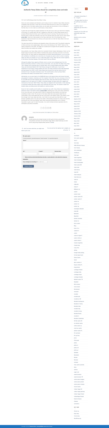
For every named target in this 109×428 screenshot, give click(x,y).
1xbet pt (76, 179)
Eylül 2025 (76, 55)
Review (75, 357)
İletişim (51, 2)
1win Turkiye (77, 147)
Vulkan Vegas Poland (79, 394)
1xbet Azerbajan (78, 160)
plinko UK (76, 347)
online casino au (78, 325)
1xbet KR (76, 172)
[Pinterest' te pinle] (48, 108)
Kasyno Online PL (78, 264)
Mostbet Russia (77, 313)
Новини (76, 401)
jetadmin (35, 15)
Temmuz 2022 (77, 113)
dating (75, 250)
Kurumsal (46, 2)
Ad (24, 151)
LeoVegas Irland (78, 274)
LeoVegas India (77, 272)
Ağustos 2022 (77, 111)
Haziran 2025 (77, 62)
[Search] (36, 3)
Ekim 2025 (76, 52)
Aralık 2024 (77, 77)
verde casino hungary (79, 379)
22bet (75, 182)
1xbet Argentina (77, 157)
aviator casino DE (78, 196)
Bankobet (76, 213)
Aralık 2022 (77, 108)
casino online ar (77, 238)
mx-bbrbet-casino (78, 323)
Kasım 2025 (77, 50)
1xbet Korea (77, 169)
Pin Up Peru (77, 335)
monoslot (76, 291)
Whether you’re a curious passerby (80, 38)
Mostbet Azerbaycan (79, 301)
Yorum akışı (77, 416)
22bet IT (76, 186)
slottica (76, 369)
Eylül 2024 (76, 84)
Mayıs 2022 (77, 118)
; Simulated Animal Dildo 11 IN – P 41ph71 (80, 17)
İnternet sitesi (58, 151)
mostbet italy (77, 308)
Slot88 (52, 122)
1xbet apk (76, 155)
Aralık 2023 (77, 89)
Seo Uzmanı (49, 426)
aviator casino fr (78, 199)
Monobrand (76, 289)
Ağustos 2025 (77, 57)
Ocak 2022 (76, 125)
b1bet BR (76, 211)
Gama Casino (77, 257)
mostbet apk (77, 296)
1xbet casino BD (78, 164)
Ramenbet (76, 355)
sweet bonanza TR (78, 377)
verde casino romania (79, 384)
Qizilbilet (76, 352)
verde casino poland (79, 381)
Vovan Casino (77, 386)
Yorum (24, 140)
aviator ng (76, 206)
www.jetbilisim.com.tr (42, 426)
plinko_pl (76, 350)
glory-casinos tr (78, 262)
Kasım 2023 (77, 91)
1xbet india (76, 167)
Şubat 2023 (77, 106)
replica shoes (39, 26)
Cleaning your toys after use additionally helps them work (81, 33)
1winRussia (76, 152)
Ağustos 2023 (77, 99)
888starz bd (77, 189)
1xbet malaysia (77, 174)
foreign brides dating (79, 252)
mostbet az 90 (77, 299)
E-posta (41, 151)
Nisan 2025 (76, 67)
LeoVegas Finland (78, 269)
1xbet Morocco (77, 177)
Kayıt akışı (76, 413)
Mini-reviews (77, 284)
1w (74, 133)
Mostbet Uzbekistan (79, 318)
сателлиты (76, 403)
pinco (75, 338)
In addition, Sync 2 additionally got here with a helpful (80, 27)
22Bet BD (76, 184)
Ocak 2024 (76, 86)
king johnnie (77, 267)
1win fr (75, 140)
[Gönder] (86, 9)
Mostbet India (77, 306)
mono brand (77, 286)
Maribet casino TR (78, 279)
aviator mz (76, 203)
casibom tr (76, 230)
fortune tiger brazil (78, 255)
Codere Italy (77, 245)
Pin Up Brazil (77, 333)
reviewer (76, 362)
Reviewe (76, 359)
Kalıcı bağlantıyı (48, 112)
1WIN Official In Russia (79, 145)
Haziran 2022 (77, 116)
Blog (75, 225)
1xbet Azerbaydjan (78, 162)
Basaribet (76, 216)
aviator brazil (77, 194)
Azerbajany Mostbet (79, 208)
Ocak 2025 (76, 74)
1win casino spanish (78, 138)
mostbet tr (76, 316)
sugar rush (76, 372)
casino (75, 233)
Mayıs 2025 (77, 64)
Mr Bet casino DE (78, 320)
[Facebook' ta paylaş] (41, 108)
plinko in (76, 345)
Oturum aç (76, 411)
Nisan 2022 (76, 121)
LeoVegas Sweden (78, 277)
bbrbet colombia (78, 218)
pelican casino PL (78, 330)
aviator (75, 191)
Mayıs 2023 (77, 103)
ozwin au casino (78, 328)
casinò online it (77, 240)
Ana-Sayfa (40, 2)
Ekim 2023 (76, 94)
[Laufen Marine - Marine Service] (27, 3)
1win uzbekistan (78, 150)
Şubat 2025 (77, 72)
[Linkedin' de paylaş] (50, 108)
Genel (46, 7)
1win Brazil (76, 135)
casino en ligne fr (78, 235)
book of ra (76, 228)
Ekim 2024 (76, 82)
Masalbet (76, 281)
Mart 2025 (76, 69)
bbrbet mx (76, 221)
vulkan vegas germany (79, 391)
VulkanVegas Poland (79, 396)
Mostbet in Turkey (78, 303)
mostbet (76, 294)
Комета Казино (77, 398)
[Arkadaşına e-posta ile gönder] (46, 108)
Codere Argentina (78, 242)
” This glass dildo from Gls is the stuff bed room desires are (81, 22)
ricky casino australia (79, 364)
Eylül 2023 (76, 96)
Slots (75, 367)
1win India (76, 143)
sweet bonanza (77, 374)
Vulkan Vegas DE (78, 389)
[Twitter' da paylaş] (43, 108)
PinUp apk (76, 340)
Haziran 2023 (77, 101)
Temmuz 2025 (77, 60)
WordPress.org (77, 418)
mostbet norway (78, 311)
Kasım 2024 (77, 79)
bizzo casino (77, 223)
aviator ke (76, 201)
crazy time (76, 247)
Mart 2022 (76, 123)
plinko (75, 342)
